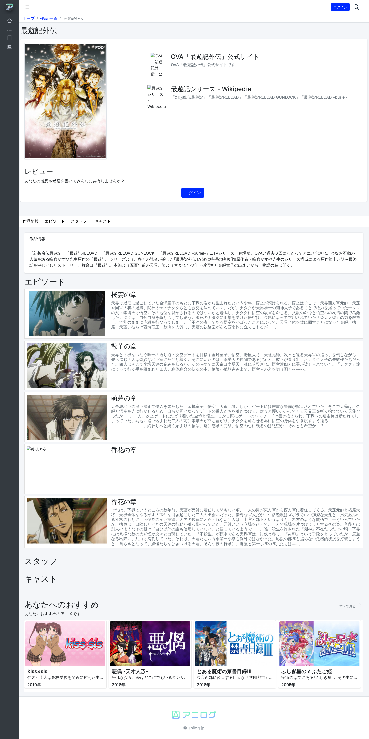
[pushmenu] (27, 7)
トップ (29, 18)
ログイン (340, 7)
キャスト (103, 221)
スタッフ (79, 221)
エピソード (55, 221)
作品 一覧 (48, 18)
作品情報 (31, 221)
